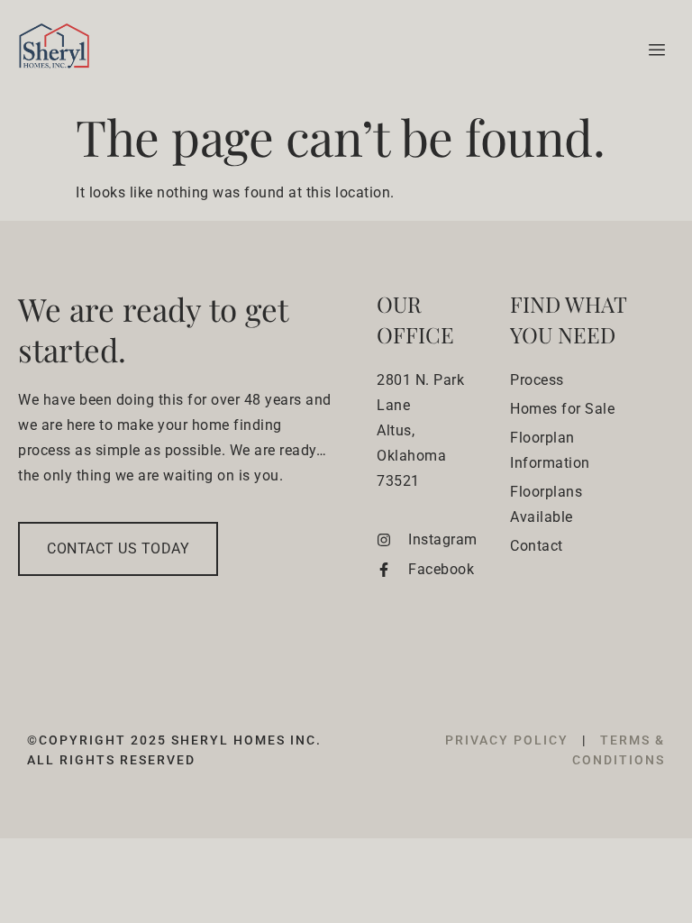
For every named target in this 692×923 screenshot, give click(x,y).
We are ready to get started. (152, 329)
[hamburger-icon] (653, 50)
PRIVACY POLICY (509, 740)
